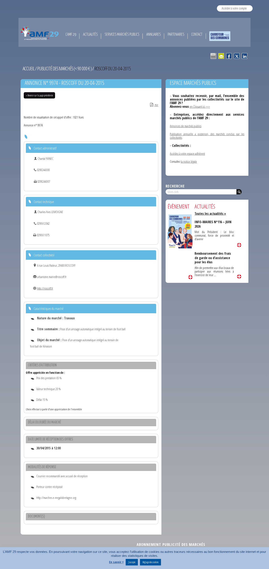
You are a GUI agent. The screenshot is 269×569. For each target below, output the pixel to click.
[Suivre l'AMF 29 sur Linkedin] (244, 56)
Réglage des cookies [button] (150, 562)
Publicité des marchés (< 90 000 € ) (64, 68)
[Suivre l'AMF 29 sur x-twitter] (236, 56)
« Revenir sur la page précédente (39, 95)
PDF (156, 105)
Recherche (175, 186)
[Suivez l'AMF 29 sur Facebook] (229, 56)
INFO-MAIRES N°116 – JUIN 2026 (213, 224)
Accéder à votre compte (234, 8)
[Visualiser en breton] (213, 56)
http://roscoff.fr (45, 288)
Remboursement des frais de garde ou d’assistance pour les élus (213, 257)
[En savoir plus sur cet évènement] (180, 231)
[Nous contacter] (221, 56)
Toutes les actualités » (210, 213)
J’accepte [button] (131, 562)
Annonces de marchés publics (185, 126)
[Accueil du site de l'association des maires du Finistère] (40, 33)
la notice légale (189, 161)
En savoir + (116, 562)
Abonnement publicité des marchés (171, 544)
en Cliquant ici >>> (200, 106)
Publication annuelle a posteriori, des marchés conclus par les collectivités (207, 136)
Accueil (28, 68)
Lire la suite (190, 277)
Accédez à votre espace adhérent (187, 153)
